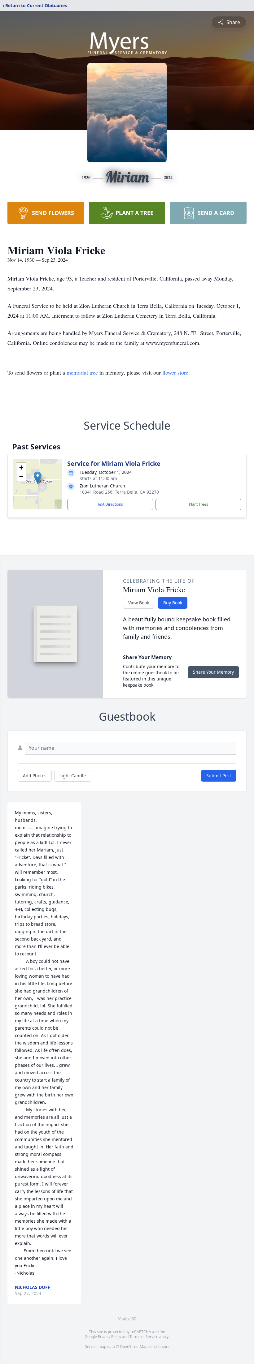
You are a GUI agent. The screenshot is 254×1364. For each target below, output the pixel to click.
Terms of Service (143, 1336)
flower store (175, 372)
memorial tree (82, 372)
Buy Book (172, 603)
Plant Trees (198, 504)
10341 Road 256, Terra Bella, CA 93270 (119, 492)
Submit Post (218, 776)
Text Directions (110, 504)
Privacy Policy (109, 1336)
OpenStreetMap (133, 1346)
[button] (38, 477)
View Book (138, 603)
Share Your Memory (213, 672)
